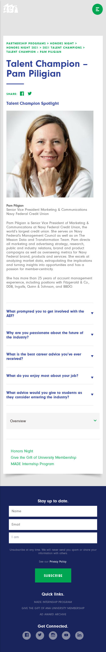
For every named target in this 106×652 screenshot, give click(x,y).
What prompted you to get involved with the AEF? (45, 313)
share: (11, 94)
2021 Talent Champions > (64, 47)
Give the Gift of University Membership (43, 457)
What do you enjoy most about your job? (42, 375)
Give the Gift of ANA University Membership (53, 608)
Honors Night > (63, 43)
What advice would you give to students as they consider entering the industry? (44, 394)
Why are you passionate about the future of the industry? (44, 335)
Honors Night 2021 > (23, 47)
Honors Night (22, 451)
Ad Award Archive (53, 614)
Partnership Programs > (27, 43)
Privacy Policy (58, 561)
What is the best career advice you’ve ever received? (43, 356)
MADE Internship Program (32, 464)
